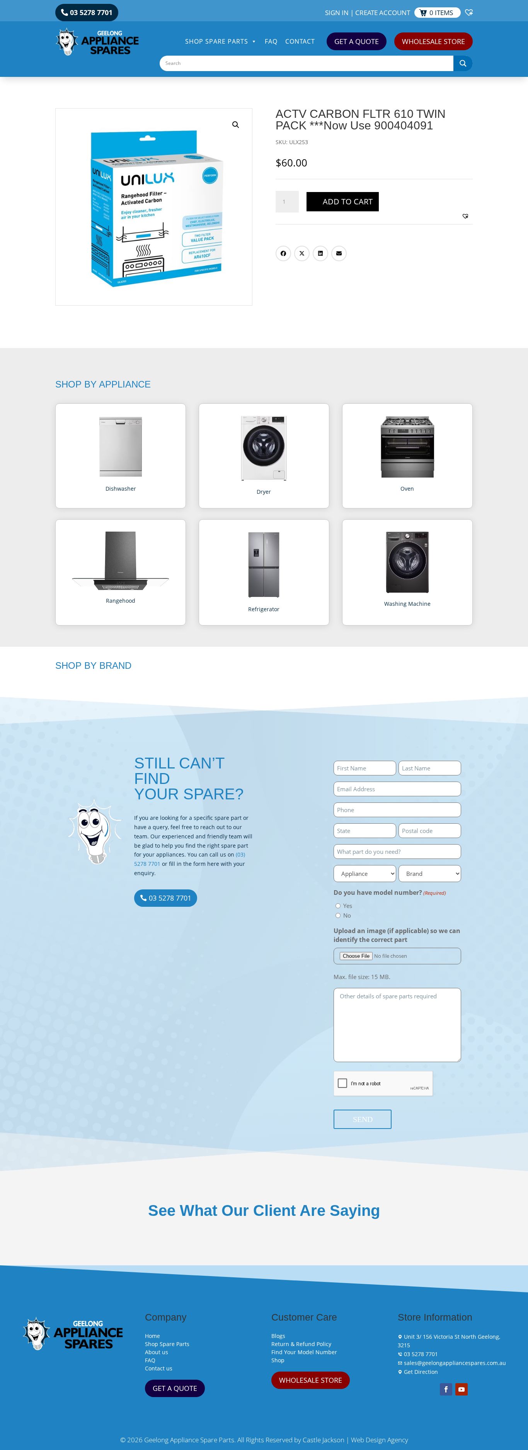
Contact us (158, 1368)
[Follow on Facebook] (446, 1389)
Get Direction (420, 1371)
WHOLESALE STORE (433, 41)
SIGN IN (337, 12)
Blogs (278, 1336)
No (347, 915)
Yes (347, 905)
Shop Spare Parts (216, 41)
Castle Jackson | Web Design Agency (355, 1439)
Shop (277, 1360)
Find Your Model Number (304, 1352)
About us (156, 1352)
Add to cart (348, 201)
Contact (300, 41)
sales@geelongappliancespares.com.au (454, 1363)
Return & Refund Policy (301, 1344)
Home (152, 1336)
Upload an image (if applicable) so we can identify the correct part (397, 935)
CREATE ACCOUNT (382, 12)
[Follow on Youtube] (461, 1389)
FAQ (271, 41)
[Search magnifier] (463, 63)
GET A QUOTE (356, 41)
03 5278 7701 (91, 12)
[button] (236, 125)
